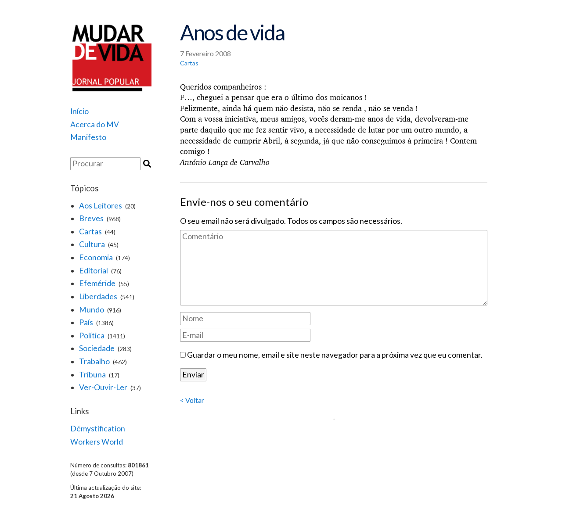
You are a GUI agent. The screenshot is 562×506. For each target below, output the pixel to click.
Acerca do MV (94, 124)
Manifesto (88, 137)
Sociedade (97, 348)
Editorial (93, 270)
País (86, 322)
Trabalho (94, 361)
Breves (91, 218)
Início (79, 111)
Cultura (92, 244)
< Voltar (192, 400)
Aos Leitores (100, 205)
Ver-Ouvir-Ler (103, 387)
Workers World (96, 441)
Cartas (90, 231)
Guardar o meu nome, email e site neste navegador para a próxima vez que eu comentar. (335, 354)
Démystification (97, 428)
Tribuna (92, 374)
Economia (96, 257)
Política (91, 335)
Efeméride (97, 283)
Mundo (91, 309)
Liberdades (98, 296)
